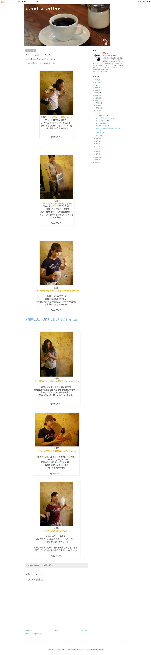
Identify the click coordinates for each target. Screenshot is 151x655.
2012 (96, 160)
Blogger (101, 649)
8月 (97, 113)
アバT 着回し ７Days (103, 120)
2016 (96, 95)
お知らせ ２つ (100, 132)
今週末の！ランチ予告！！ (104, 126)
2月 (97, 151)
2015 (96, 98)
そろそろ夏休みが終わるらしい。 (106, 118)
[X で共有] (48, 565)
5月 (97, 143)
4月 (97, 146)
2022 (96, 80)
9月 (97, 110)
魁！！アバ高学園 (101, 123)
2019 (96, 87)
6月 (97, 141)
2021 (96, 82)
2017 (96, 93)
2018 (96, 90)
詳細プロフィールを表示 (100, 71)
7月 (97, 138)
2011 (96, 162)
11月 (97, 105)
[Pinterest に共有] (52, 565)
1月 (97, 154)
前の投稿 (84, 630)
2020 (96, 85)
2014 (96, 100)
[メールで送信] (44, 565)
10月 (97, 108)
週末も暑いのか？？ (102, 135)
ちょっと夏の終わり (102, 115)
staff (106, 53)
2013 (96, 157)
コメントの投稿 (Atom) (35, 634)
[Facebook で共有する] (50, 565)
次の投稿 (28, 630)
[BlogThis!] (46, 565)
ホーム (57, 630)
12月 (97, 103)
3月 (97, 149)
